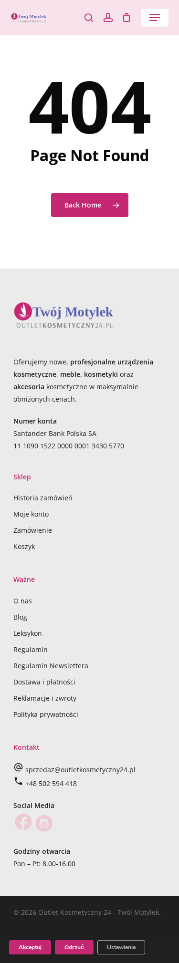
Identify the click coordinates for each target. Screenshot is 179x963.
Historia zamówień (43, 497)
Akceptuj (30, 947)
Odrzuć (74, 947)
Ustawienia (121, 947)
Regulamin (30, 649)
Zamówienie (32, 530)
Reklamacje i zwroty (44, 698)
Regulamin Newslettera (50, 665)
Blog (20, 616)
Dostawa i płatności (44, 681)
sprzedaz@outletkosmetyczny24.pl (80, 769)
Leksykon (27, 633)
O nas (22, 600)
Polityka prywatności (45, 714)
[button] (154, 17)
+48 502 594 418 (51, 783)
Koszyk (24, 546)
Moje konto (31, 513)
